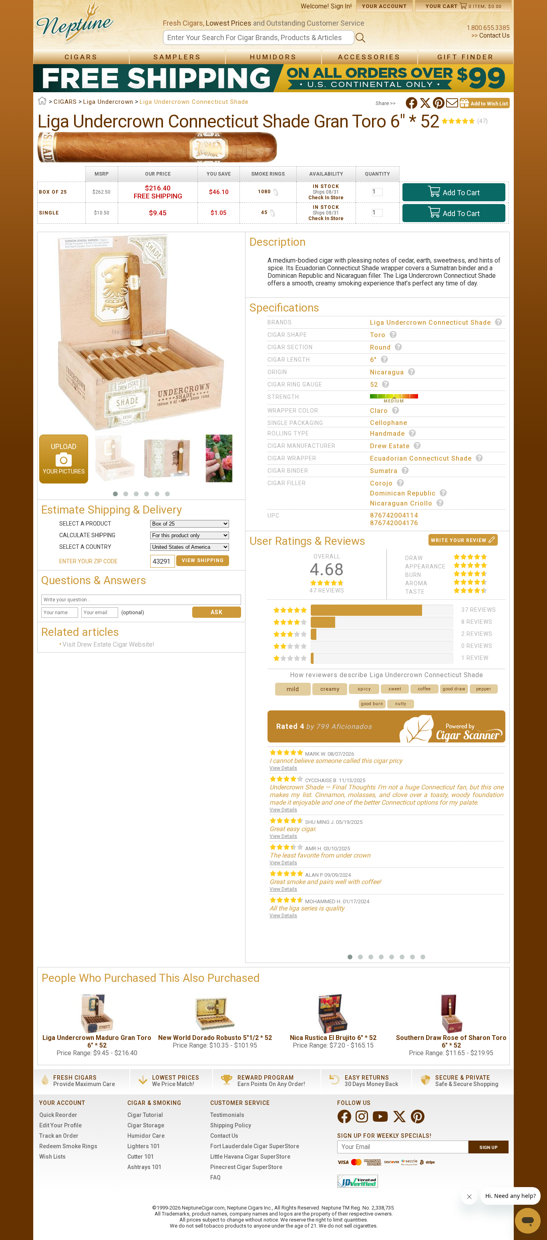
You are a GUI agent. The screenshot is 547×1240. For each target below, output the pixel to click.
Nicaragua (387, 372)
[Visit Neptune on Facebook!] (345, 1120)
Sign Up (488, 1147)
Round (380, 347)
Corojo (381, 483)
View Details (283, 768)
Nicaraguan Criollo (401, 503)
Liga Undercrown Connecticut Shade (430, 322)
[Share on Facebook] (412, 103)
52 (374, 384)
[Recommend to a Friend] (453, 103)
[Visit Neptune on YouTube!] (381, 1120)
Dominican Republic (403, 493)
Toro (378, 335)
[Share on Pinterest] (439, 103)
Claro (379, 411)
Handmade (387, 433)
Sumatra (384, 471)
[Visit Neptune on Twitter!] (400, 1120)
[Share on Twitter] (426, 103)
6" (373, 360)
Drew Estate (390, 446)
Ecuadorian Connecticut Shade (421, 458)
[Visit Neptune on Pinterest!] (418, 1120)
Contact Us (494, 35)
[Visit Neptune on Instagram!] (363, 1120)
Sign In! (341, 6)
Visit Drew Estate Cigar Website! (108, 644)
